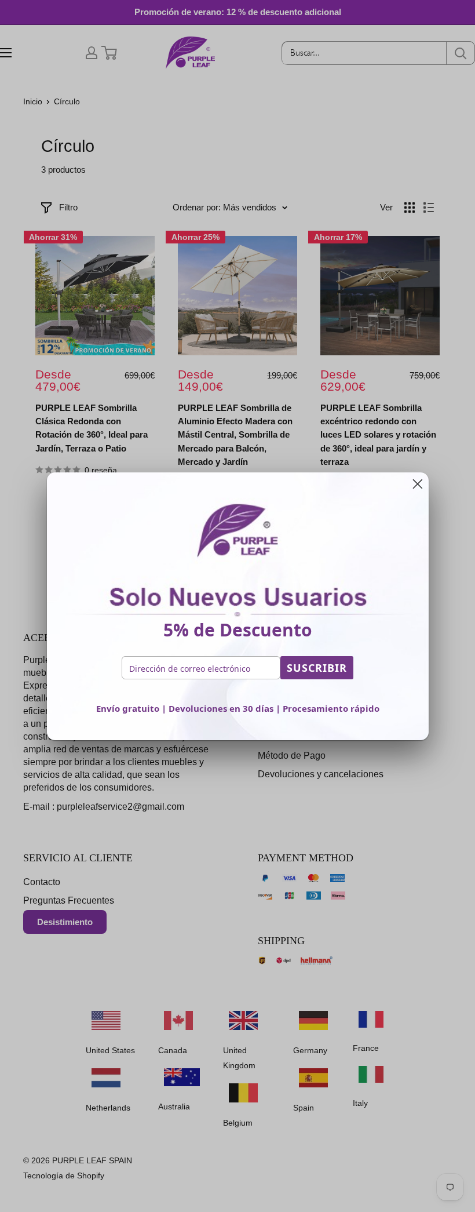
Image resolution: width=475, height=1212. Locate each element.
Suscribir (317, 668)
